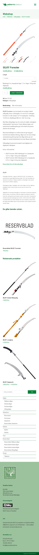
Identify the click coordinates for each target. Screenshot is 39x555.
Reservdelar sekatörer (11, 423)
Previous (4, 39)
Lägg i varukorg (17, 93)
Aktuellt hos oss (7, 493)
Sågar (4, 398)
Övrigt (4, 453)
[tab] (6, 105)
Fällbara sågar (8, 401)
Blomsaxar (7, 415)
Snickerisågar (8, 406)
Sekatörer (6, 412)
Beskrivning (6, 105)
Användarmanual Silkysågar (11, 495)
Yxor (4, 435)
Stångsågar (12, 100)
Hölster (5, 426)
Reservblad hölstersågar (11, 444)
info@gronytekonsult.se (10, 545)
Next (34, 39)
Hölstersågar (8, 404)
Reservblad (6, 439)
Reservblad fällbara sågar (12, 442)
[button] (35, 4)
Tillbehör (6, 456)
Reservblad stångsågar (11, 450)
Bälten (6, 430)
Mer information (17, 105)
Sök (32, 392)
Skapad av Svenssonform (29, 553)
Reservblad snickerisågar (11, 447)
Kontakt (5, 489)
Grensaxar (7, 418)
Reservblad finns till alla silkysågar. (13, 164)
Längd (5, 74)
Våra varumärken (8, 491)
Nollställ (34, 81)
